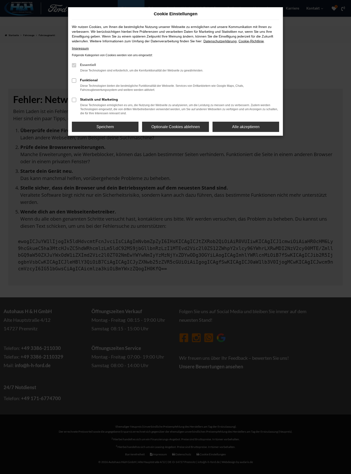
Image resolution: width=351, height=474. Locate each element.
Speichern (105, 127)
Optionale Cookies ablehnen (175, 127)
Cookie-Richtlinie (251, 41)
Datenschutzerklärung (220, 41)
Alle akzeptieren (246, 127)
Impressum (80, 48)
